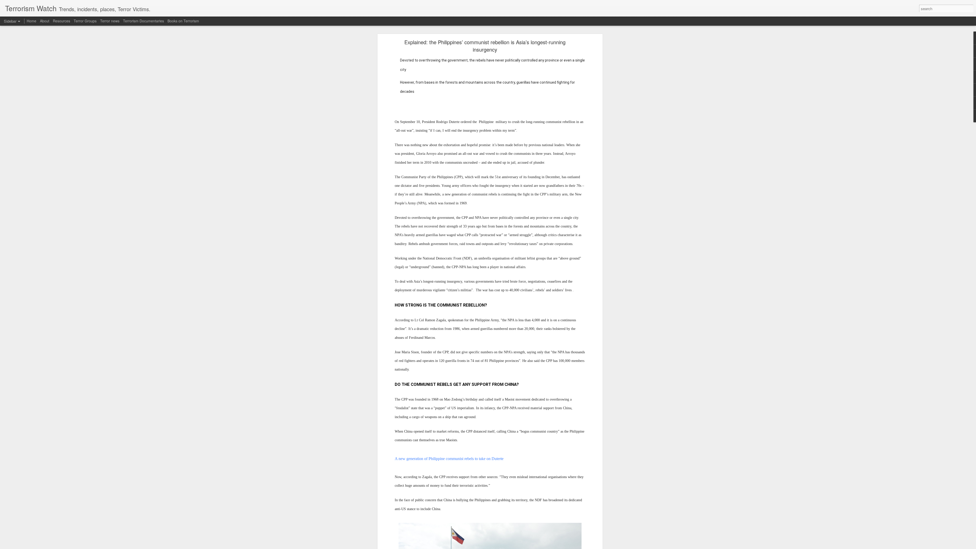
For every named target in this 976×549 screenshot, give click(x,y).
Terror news (109, 20)
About (44, 20)
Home (31, 20)
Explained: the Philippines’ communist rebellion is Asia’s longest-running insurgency (485, 45)
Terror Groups (85, 20)
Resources (61, 20)
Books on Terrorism (183, 20)
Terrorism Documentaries (143, 20)
